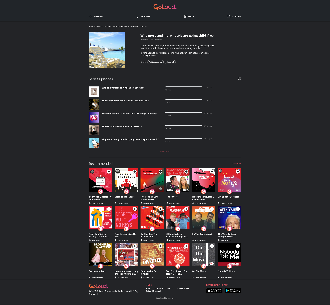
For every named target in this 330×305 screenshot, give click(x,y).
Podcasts (99, 26)
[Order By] (239, 78)
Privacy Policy (183, 288)
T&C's (169, 288)
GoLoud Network (153, 291)
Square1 (170, 298)
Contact (159, 288)
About (148, 288)
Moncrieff (107, 26)
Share (169, 61)
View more (165, 152)
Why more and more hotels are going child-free (130, 26)
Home (91, 26)
